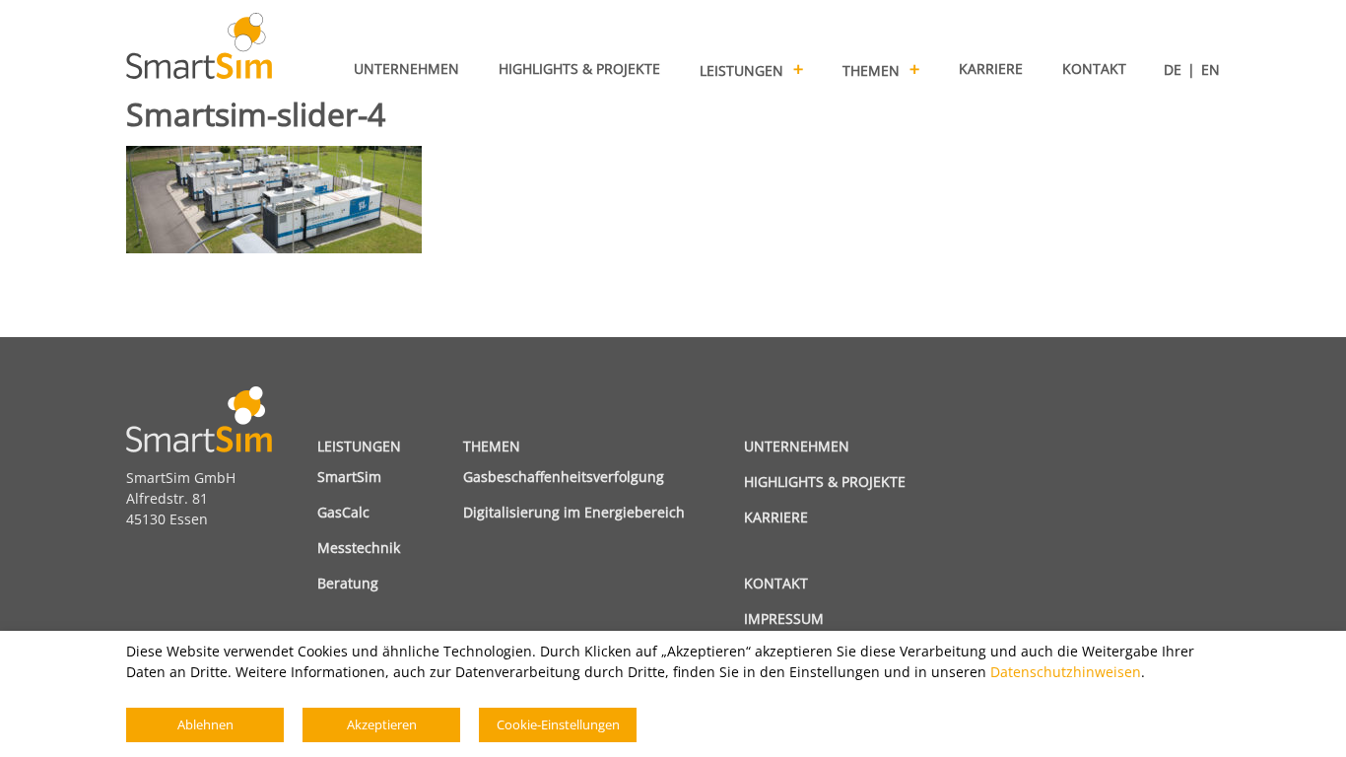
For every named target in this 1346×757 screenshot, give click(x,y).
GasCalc (343, 512)
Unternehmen (796, 446)
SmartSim (349, 476)
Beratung (347, 583)
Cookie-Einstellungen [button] (558, 724)
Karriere (776, 517)
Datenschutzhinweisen (1065, 671)
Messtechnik (358, 547)
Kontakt (776, 583)
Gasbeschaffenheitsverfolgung (563, 476)
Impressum (784, 618)
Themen (491, 446)
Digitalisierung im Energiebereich (574, 512)
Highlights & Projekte (825, 481)
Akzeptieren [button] (382, 724)
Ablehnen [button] (205, 724)
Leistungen (359, 446)
